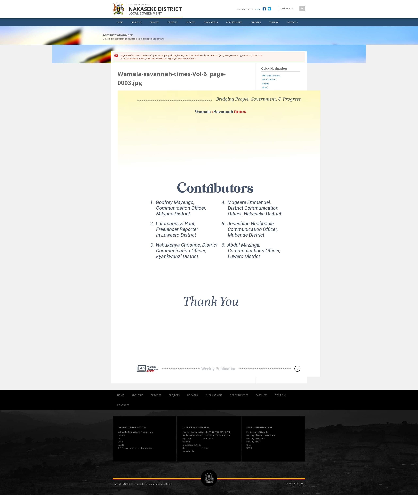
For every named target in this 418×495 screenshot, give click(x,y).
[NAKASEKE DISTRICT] (118, 12)
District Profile (269, 79)
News (265, 87)
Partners (256, 22)
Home (120, 22)
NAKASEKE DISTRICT (155, 9)
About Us (136, 22)
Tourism (274, 22)
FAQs (257, 9)
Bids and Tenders (271, 75)
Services (154, 22)
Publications (211, 22)
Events (265, 83)
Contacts (292, 22)
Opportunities (234, 22)
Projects (172, 22)
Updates (190, 22)
